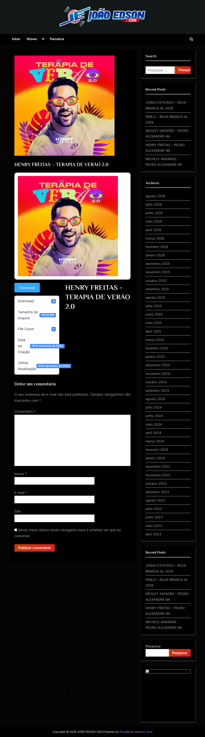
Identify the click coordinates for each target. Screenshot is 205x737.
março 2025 (155, 340)
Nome (20, 474)
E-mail (20, 493)
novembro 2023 (158, 475)
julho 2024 (154, 407)
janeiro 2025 (155, 357)
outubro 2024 (156, 382)
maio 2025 (154, 323)
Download (27, 288)
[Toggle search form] (191, 39)
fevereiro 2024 (157, 450)
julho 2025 (154, 306)
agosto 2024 (155, 399)
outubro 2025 (156, 281)
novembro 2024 (158, 374)
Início (16, 39)
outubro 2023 (156, 483)
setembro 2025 (157, 289)
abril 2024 (153, 433)
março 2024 (155, 441)
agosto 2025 (155, 297)
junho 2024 (154, 416)
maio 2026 (154, 221)
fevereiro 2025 (157, 348)
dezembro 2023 (158, 466)
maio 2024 (154, 424)
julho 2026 (154, 204)
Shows (32, 39)
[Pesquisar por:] (160, 70)
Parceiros (57, 39)
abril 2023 (153, 534)
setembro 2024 (157, 390)
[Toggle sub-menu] (43, 39)
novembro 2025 (158, 272)
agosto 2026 (155, 196)
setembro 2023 (157, 492)
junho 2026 (154, 213)
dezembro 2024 (158, 365)
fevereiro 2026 (157, 247)
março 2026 (155, 238)
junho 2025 (154, 314)
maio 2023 (154, 526)
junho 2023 (154, 517)
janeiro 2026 (155, 255)
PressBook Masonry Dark (136, 731)
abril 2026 (153, 230)
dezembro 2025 (158, 264)
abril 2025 (153, 331)
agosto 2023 (155, 500)
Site (17, 511)
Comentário (25, 411)
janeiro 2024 (155, 458)
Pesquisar (153, 646)
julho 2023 (154, 509)
